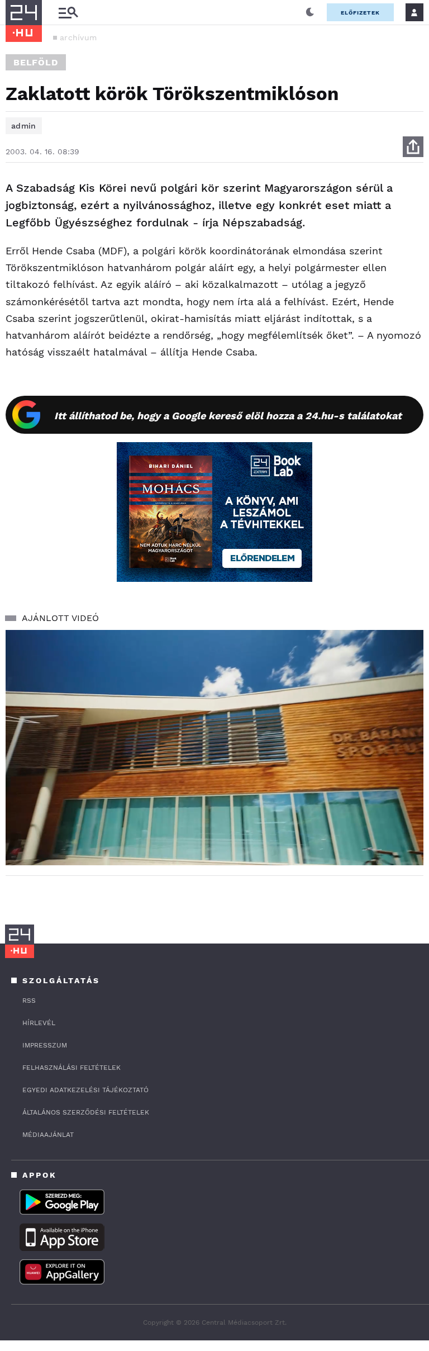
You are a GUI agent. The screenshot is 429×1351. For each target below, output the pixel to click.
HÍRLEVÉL (38, 1023)
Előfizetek (360, 13)
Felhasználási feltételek (71, 1068)
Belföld (35, 62)
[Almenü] (68, 12)
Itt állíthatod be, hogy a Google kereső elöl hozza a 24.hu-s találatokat (228, 415)
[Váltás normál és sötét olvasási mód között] (310, 12)
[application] (214, 747)
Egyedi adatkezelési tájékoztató (85, 1090)
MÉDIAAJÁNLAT (48, 1135)
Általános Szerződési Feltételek (85, 1112)
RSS (29, 1000)
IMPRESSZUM (44, 1045)
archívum (78, 37)
